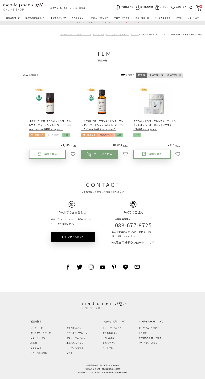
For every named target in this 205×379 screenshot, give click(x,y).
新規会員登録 (146, 7)
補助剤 (33, 343)
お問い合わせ (108, 338)
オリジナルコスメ (74, 348)
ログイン (164, 7)
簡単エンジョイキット (76, 338)
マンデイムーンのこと (149, 328)
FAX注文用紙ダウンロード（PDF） (133, 242)
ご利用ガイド (127, 7)
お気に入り (181, 7)
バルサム (135, 34)
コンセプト (107, 348)
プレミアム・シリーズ (40, 333)
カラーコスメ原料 (38, 353)
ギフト (69, 353)
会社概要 (143, 333)
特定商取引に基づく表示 (150, 338)
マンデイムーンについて (151, 321)
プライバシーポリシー (149, 343)
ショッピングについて (113, 321)
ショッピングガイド (111, 328)
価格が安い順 (156, 75)
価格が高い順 (174, 75)
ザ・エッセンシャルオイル (117, 34)
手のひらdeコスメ (74, 343)
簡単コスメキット (74, 328)
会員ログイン (108, 343)
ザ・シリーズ (98, 34)
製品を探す (36, 321)
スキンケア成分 (37, 338)
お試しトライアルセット (77, 333)
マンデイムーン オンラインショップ (75, 34)
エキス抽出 (35, 348)
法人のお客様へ (109, 333)
